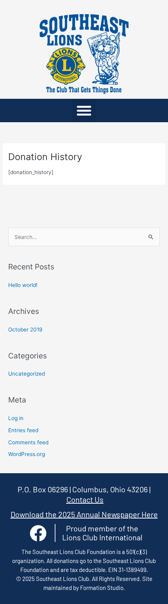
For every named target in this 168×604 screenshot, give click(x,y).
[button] (84, 110)
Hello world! (23, 285)
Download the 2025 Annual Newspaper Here (84, 514)
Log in (15, 418)
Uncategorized (26, 374)
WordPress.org (26, 454)
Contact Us (85, 499)
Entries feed (23, 430)
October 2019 (25, 329)
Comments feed (28, 442)
